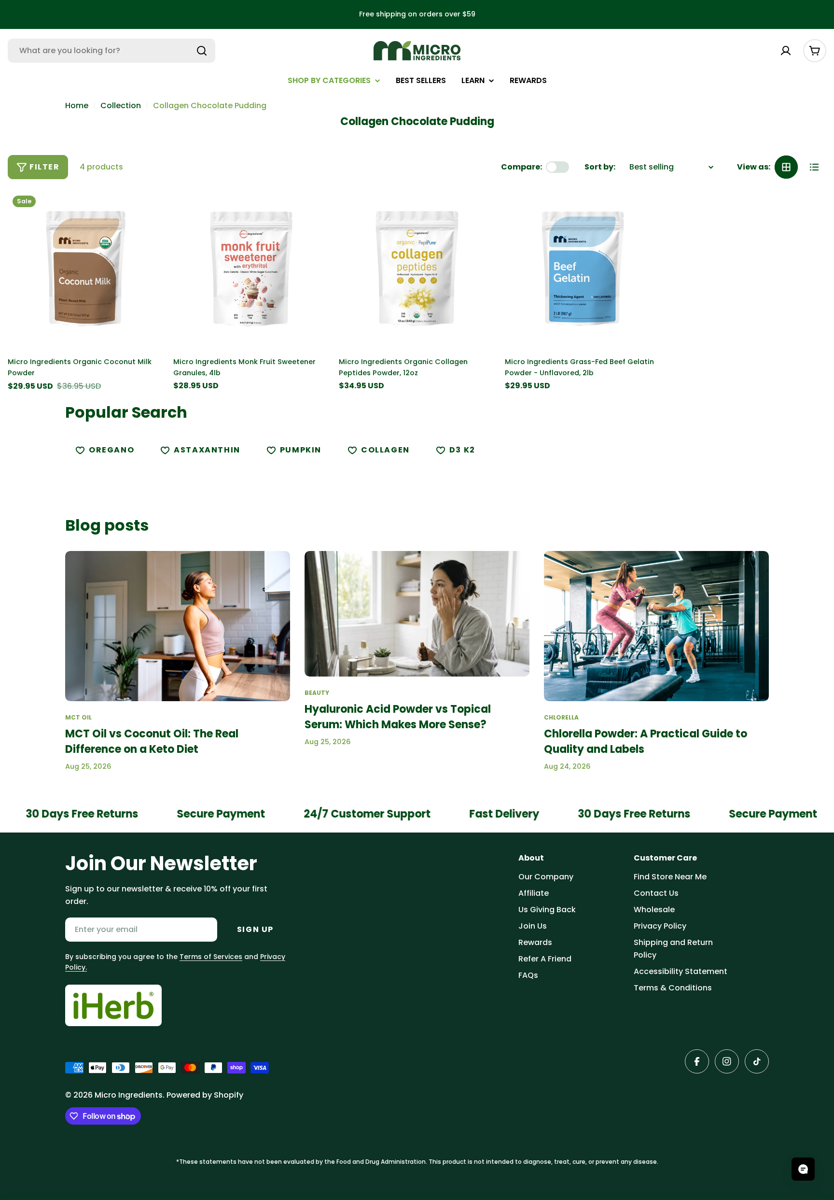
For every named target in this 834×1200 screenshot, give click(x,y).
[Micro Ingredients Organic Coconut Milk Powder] (86, 269)
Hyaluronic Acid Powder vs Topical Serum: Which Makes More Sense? (398, 717)
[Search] (202, 50)
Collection (120, 105)
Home (76, 105)
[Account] (786, 50)
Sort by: (599, 166)
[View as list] (814, 167)
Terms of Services (211, 956)
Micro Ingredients (129, 1095)
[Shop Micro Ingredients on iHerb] (113, 1005)
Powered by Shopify (205, 1095)
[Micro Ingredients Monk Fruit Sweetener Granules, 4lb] (251, 269)
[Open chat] (803, 1169)
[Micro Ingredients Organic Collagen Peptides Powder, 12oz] (417, 269)
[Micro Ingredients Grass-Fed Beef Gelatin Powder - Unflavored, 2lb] (583, 269)
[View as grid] (786, 167)
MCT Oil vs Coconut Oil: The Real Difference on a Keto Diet (151, 741)
